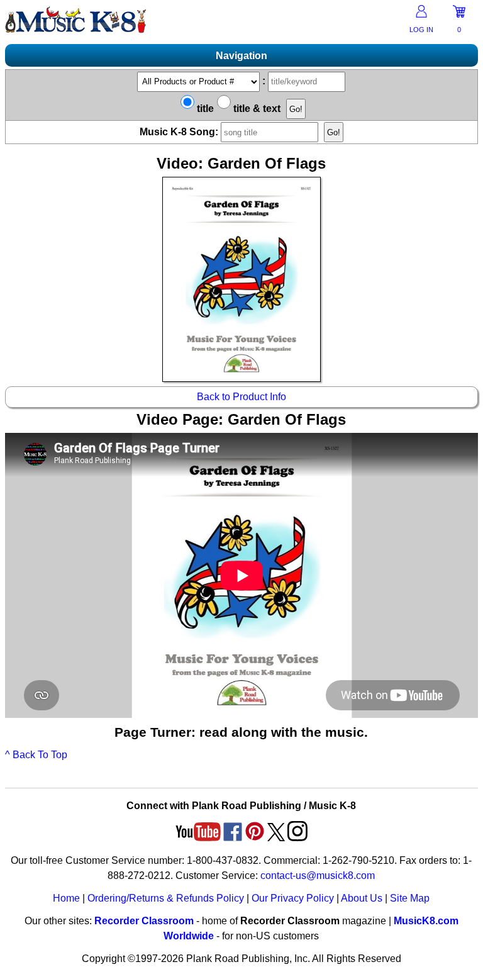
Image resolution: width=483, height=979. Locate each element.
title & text (255, 108)
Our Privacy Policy (293, 898)
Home (66, 898)
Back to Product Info (241, 396)
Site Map (410, 898)
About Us (361, 898)
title (204, 108)
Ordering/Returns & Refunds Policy (165, 898)
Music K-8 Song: (180, 131)
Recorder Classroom (144, 920)
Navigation (241, 55)
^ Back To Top (36, 754)
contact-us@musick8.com (317, 875)
